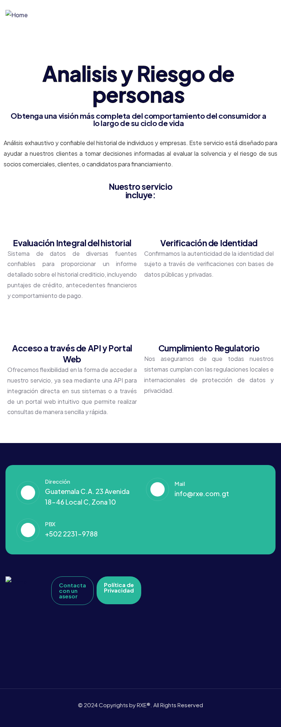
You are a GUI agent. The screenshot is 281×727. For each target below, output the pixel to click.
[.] (267, 15)
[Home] (16, 15)
